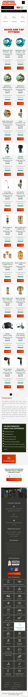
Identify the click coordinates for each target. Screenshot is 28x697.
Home (7, 682)
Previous (3, 19)
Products (6, 684)
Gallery (6, 686)
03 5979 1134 (14, 516)
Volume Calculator (14, 573)
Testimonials (16, 684)
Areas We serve (16, 686)
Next (24, 19)
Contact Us (14, 688)
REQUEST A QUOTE (14, 480)
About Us (16, 682)
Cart (18, 7)
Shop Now (7, 68)
